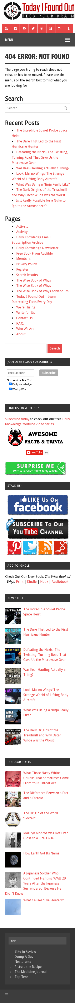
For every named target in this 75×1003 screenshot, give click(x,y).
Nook (44, 582)
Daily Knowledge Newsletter (37, 248)
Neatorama (23, 962)
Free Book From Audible (34, 253)
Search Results (27, 275)
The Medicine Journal (31, 972)
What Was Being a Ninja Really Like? (43, 184)
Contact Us (24, 318)
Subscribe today (17, 419)
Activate (22, 226)
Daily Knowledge (22, 384)
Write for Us (25, 313)
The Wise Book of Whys (33, 280)
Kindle (32, 582)
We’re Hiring (25, 307)
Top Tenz (21, 977)
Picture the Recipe (28, 967)
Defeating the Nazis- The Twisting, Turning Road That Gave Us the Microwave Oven (40, 157)
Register (22, 269)
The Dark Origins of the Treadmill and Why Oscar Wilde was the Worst (42, 735)
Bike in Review (25, 952)
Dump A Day (24, 957)
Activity (22, 232)
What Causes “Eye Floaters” (43, 900)
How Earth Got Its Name (41, 853)
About (21, 334)
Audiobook (60, 582)
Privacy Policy (26, 264)
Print (20, 582)
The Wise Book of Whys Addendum (42, 291)
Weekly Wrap (19, 389)
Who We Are (25, 329)
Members (23, 259)
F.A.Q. (20, 323)
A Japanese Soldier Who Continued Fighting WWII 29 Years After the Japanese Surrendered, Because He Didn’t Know (35, 883)
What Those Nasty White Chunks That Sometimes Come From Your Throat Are (46, 778)
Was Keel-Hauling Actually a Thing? (42, 168)
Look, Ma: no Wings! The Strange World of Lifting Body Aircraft (45, 695)
